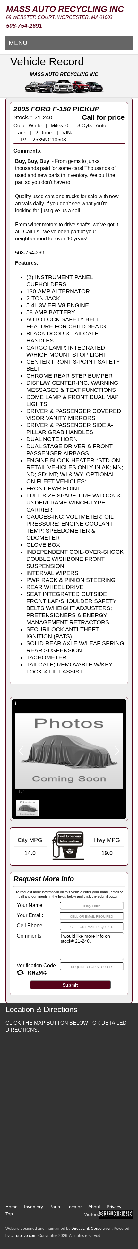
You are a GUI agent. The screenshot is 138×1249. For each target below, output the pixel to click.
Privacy (114, 1206)
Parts (54, 1206)
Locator (74, 1206)
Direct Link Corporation (91, 1228)
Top (9, 1213)
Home (11, 1206)
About (94, 1206)
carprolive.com (23, 1235)
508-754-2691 (24, 25)
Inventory (33, 1206)
